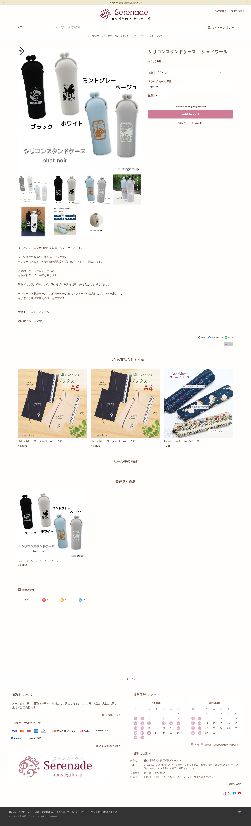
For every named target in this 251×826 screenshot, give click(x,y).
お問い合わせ (238, 10)
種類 (150, 72)
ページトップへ (125, 679)
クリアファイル (111, 36)
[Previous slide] (18, 471)
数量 (150, 95)
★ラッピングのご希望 (160, 81)
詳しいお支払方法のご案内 (108, 745)
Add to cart (190, 114)
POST (204, 337)
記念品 (96, 36)
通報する (228, 344)
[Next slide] (233, 471)
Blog (37, 811)
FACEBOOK (217, 337)
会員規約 (60, 811)
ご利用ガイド (222, 10)
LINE (230, 337)
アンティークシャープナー (135, 36)
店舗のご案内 (235, 783)
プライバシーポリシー (77, 811)
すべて (27, 599)
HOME (12, 811)
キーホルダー (158, 36)
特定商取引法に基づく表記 (104, 811)
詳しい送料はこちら (111, 715)
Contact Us (47, 811)
